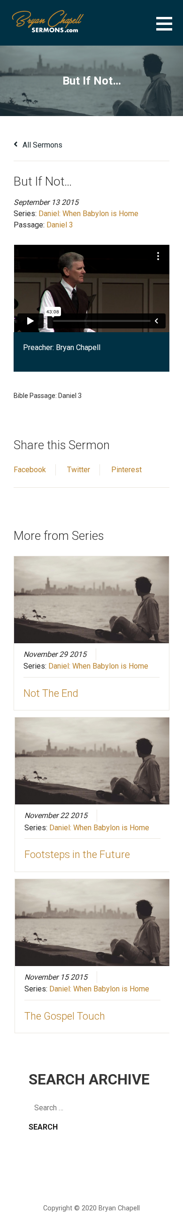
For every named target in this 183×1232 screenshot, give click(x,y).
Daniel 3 (59, 224)
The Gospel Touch (64, 1016)
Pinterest (126, 469)
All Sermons (41, 144)
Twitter (78, 469)
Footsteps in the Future (77, 854)
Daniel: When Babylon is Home (88, 213)
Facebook (30, 469)
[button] (169, 29)
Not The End (50, 693)
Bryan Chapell (78, 347)
